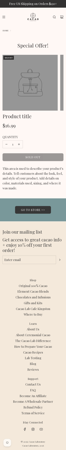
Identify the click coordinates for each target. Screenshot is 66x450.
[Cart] (61, 17)
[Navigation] (3, 17)
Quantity (10, 137)
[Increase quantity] (19, 144)
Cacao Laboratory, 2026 (33, 445)
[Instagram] (33, 429)
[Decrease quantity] (6, 144)
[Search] (54, 17)
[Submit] (59, 260)
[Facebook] (25, 429)
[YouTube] (41, 429)
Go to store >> (33, 210)
